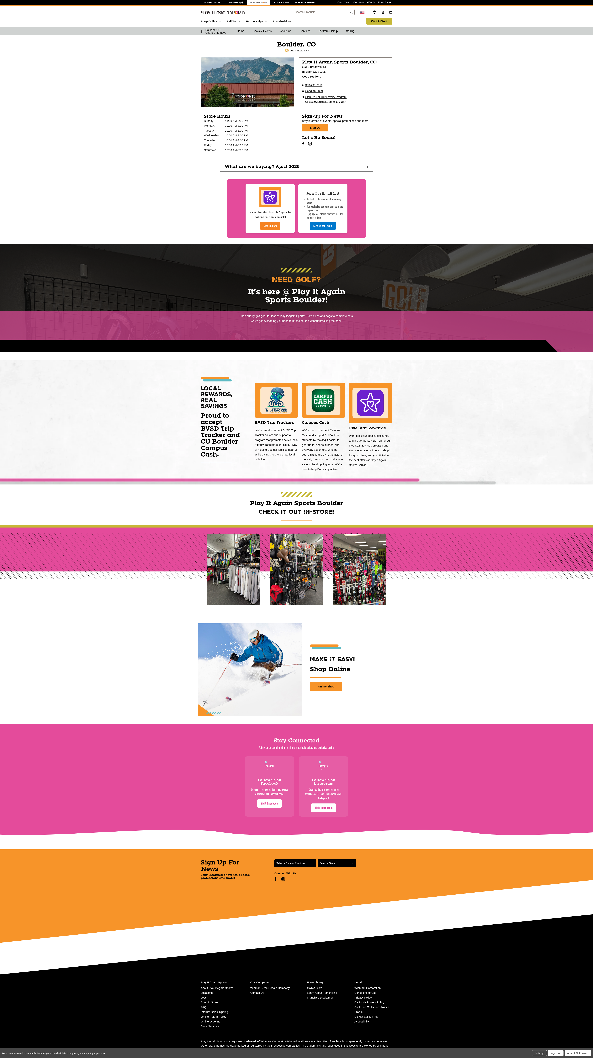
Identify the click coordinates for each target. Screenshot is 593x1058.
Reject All (556, 1053)
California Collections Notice (371, 1007)
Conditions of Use (365, 992)
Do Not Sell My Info (366, 1016)
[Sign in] (383, 12)
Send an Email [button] (314, 91)
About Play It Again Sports (217, 988)
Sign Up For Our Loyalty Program (326, 97)
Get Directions (311, 76)
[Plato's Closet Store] (212, 2)
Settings (539, 1053)
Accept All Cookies (577, 1053)
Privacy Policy (363, 997)
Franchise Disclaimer (320, 997)
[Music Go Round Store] (305, 2)
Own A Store (379, 21)
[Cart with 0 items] (390, 12)
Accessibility (362, 1021)
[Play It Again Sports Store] (258, 2)
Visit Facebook (269, 803)
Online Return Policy (213, 1016)
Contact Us (257, 992)
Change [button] (210, 32)
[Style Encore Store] (281, 2)
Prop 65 (359, 1012)
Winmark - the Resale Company (270, 988)
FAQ (203, 1007)
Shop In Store (209, 1002)
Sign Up (315, 127)
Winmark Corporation (367, 988)
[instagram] (310, 143)
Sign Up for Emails (322, 226)
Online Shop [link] (326, 686)
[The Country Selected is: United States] (363, 12)
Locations (207, 992)
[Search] (351, 13)
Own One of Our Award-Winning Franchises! (364, 2)
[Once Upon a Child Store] (235, 2)
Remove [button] (221, 32)
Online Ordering (210, 1021)
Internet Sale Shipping (214, 1012)
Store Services (210, 1026)
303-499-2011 (313, 85)
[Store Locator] (374, 12)
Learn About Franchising (322, 992)
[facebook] (303, 143)
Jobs (204, 997)
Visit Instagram (323, 808)
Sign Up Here (270, 226)
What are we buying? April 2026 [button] (262, 166)
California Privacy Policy (369, 1002)
